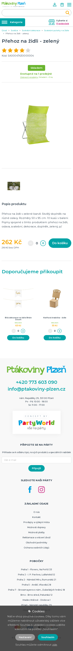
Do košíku (60, 243)
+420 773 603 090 (36, 382)
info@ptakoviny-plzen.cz (37, 389)
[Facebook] (29, 489)
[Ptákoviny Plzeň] (13, 4)
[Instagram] (41, 489)
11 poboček (62, 23)
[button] (55, 4)
